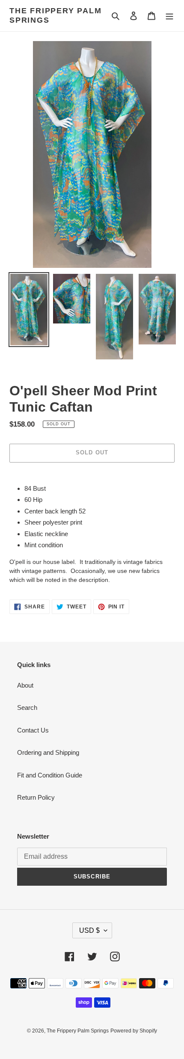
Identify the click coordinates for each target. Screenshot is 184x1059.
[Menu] (169, 15)
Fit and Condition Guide (49, 775)
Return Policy (36, 797)
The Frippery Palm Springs (55, 15)
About (25, 685)
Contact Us (33, 730)
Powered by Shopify (133, 1031)
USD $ (89, 930)
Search (27, 707)
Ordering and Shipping (48, 752)
